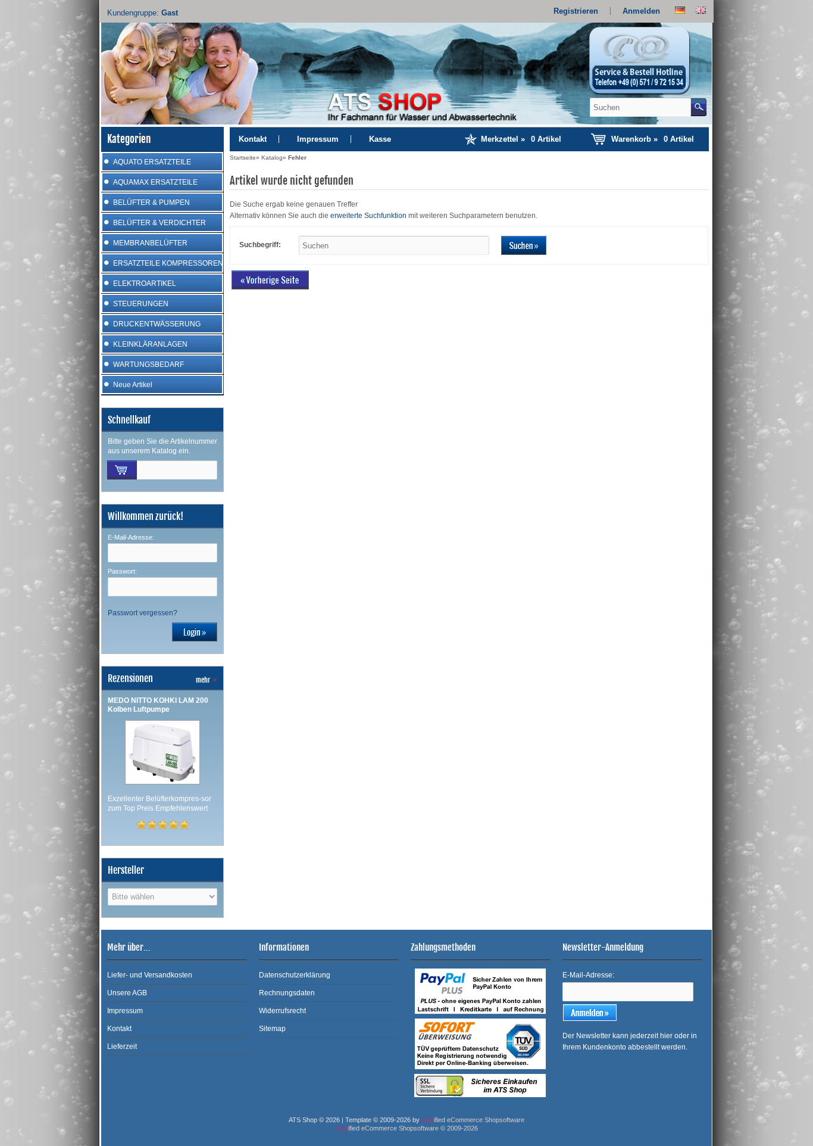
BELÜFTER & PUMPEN (151, 202)
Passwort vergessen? (142, 613)
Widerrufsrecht (282, 1011)
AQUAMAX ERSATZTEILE (155, 182)
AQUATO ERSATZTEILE (152, 162)
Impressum (318, 139)
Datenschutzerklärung (294, 975)
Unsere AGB (127, 993)
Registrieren (576, 11)
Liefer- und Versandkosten (149, 975)
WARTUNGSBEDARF (148, 364)
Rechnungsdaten (287, 993)
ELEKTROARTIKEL (144, 283)
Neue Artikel (132, 385)
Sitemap (272, 1028)
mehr (206, 679)
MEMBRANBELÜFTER (150, 243)
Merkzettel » (521, 139)
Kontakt (253, 139)
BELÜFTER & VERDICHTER (159, 223)
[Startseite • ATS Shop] (646, 64)
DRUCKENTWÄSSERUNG (157, 324)
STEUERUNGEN (140, 304)
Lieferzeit (122, 1046)
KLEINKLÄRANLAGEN (150, 344)
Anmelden (641, 11)
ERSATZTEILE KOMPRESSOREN (168, 263)
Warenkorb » (652, 139)
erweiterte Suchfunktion (368, 215)
